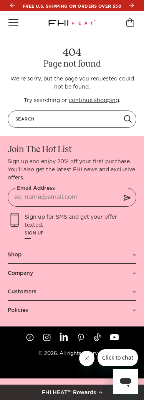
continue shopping (94, 100)
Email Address (36, 188)
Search (24, 118)
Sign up (34, 233)
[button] (72, 392)
